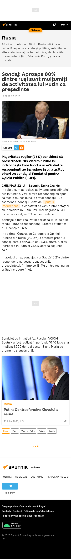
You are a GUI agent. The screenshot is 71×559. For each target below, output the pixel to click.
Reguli (42, 506)
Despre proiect (10, 506)
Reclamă (17, 511)
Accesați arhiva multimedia (23, 141)
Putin (14, 431)
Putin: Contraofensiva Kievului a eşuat (31, 411)
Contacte (7, 511)
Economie (37, 476)
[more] (65, 420)
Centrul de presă (28, 506)
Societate (21, 476)
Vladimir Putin (28, 431)
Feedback (38, 515)
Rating (42, 431)
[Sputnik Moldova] (10, 26)
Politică (7, 476)
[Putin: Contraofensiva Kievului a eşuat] (35, 378)
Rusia (8, 404)
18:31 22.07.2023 (11, 96)
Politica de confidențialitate (39, 511)
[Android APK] (12, 525)
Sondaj (52, 431)
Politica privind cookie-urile (17, 515)
